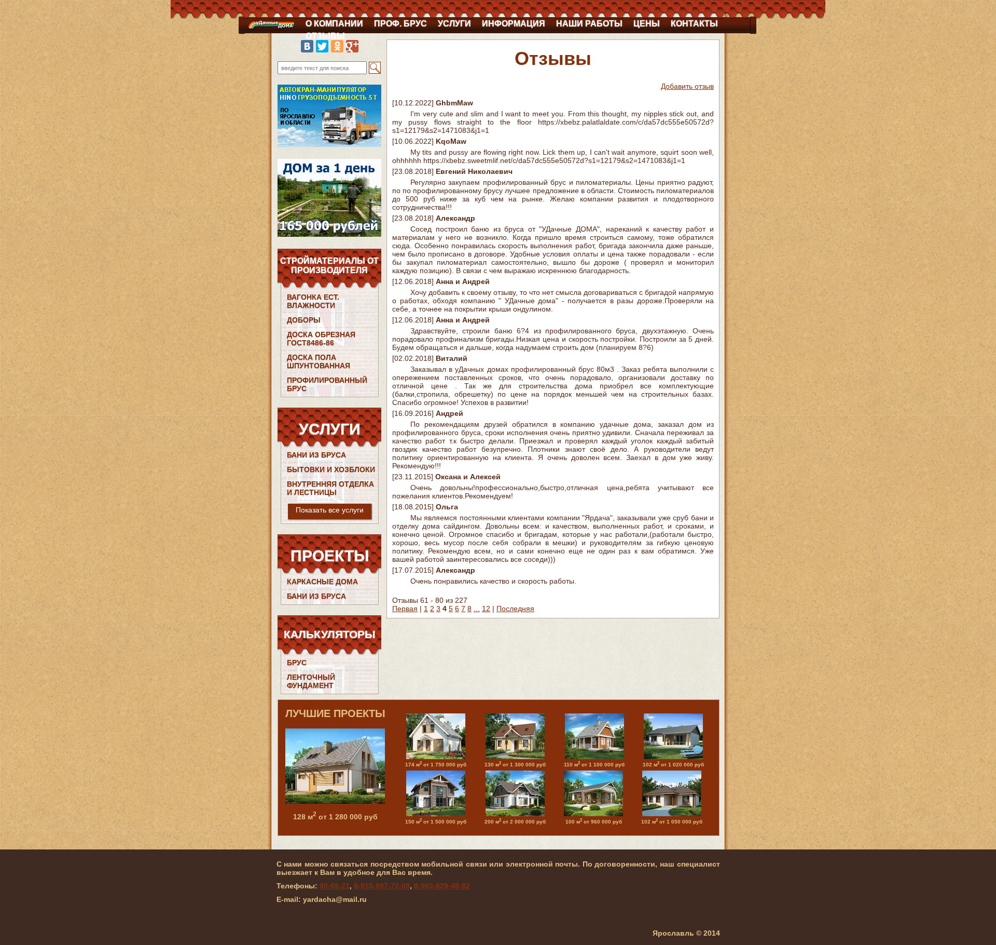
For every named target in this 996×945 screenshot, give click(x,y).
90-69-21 (335, 886)
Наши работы (589, 23)
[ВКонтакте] (307, 46)
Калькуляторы (330, 634)
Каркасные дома (322, 581)
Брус (297, 662)
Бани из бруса (316, 455)
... (477, 608)
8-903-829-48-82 (442, 886)
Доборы (304, 320)
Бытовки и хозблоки (331, 469)
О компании (334, 23)
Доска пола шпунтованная (318, 361)
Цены (646, 23)
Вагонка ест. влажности (313, 301)
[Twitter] (322, 46)
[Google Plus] (352, 46)
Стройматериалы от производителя (329, 265)
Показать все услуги (330, 510)
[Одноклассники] (337, 46)
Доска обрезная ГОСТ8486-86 (321, 338)
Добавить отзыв (687, 86)
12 (486, 608)
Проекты (329, 555)
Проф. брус (400, 23)
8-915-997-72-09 (382, 886)
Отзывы (325, 36)
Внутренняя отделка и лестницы (330, 488)
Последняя (515, 608)
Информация (513, 23)
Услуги (454, 23)
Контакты (694, 23)
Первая (405, 608)
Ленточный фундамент (311, 681)
